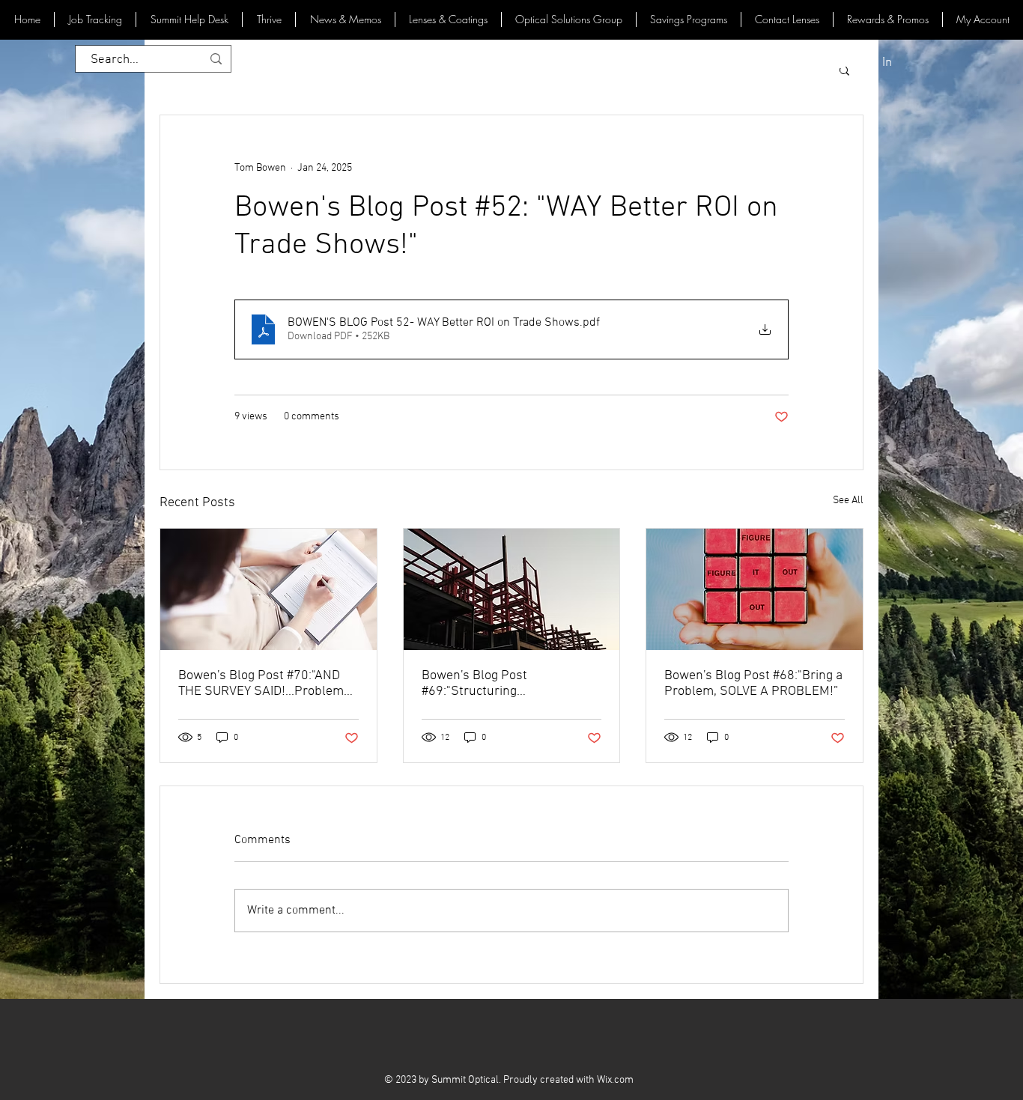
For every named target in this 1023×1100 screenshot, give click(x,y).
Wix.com (615, 1080)
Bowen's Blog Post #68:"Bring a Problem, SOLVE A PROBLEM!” (753, 683)
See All (848, 500)
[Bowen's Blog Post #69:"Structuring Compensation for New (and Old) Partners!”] (512, 589)
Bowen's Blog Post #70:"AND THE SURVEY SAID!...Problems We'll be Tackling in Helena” (264, 683)
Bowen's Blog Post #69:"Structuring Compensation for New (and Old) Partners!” (501, 683)
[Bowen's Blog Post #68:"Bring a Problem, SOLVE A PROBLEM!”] (754, 589)
